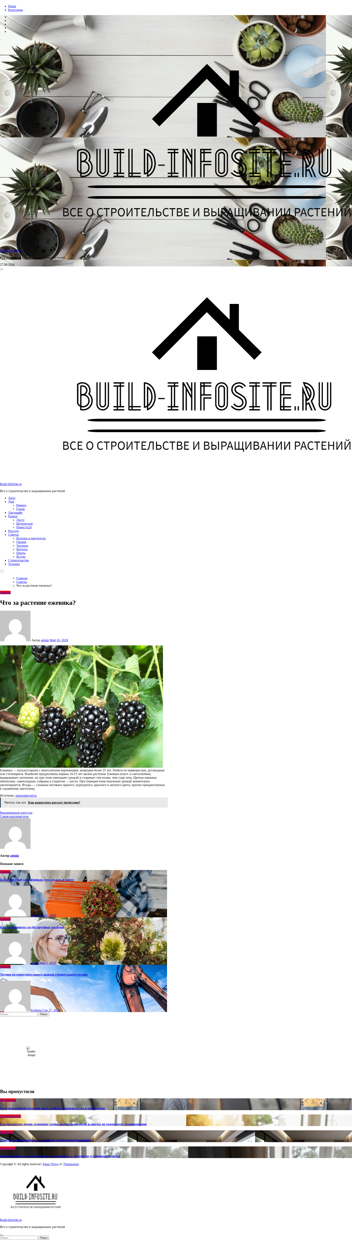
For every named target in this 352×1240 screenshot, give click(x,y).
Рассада (13, 531)
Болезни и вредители (31, 538)
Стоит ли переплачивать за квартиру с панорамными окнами (45, 1140)
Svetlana (36, 1010)
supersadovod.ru (26, 795)
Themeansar (71, 1164)
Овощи (21, 542)
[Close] (1, 1235)
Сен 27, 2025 (51, 1010)
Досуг (20, 520)
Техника (14, 564)
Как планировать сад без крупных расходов (32, 927)
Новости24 (24, 527)
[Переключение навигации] (1, 269)
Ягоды (20, 556)
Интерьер (6, 1132)
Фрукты (22, 549)
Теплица (22, 545)
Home (12, 6)
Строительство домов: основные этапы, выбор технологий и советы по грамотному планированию (73, 1124)
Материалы (8, 1100)
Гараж (20, 509)
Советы (13, 534)
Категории (15, 10)
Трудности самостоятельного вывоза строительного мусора (44, 974)
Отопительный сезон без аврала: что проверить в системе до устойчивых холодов (60, 1156)
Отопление (7, 1148)
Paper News (50, 1164)
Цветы (20, 553)
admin (45, 640)
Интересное (24, 523)
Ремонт (21, 505)
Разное (13, 516)
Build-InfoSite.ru (11, 250)
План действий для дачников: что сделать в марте (37, 879)
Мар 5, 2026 (47, 915)
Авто (11, 498)
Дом (11, 501)
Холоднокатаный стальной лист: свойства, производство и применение (52, 1108)
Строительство (18, 560)
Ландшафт (15, 512)
